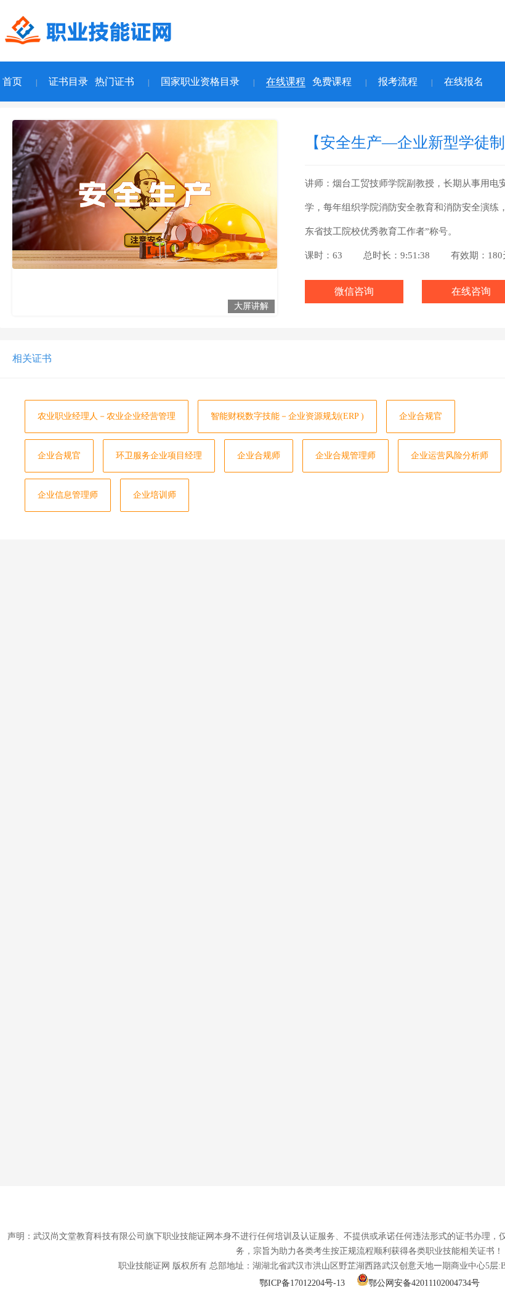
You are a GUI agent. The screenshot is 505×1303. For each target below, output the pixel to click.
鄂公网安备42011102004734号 (424, 1283)
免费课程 (332, 81)
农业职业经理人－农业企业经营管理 (107, 416)
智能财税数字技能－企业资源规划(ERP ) (287, 416)
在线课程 (285, 81)
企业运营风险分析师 (449, 455)
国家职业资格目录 (200, 81)
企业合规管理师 (345, 455)
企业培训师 (154, 495)
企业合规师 (258, 455)
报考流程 (398, 81)
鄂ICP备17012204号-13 (302, 1283)
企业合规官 (420, 416)
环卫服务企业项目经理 (159, 455)
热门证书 (114, 81)
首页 (12, 81)
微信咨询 (354, 291)
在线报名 (463, 81)
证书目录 (68, 81)
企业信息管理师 (68, 495)
